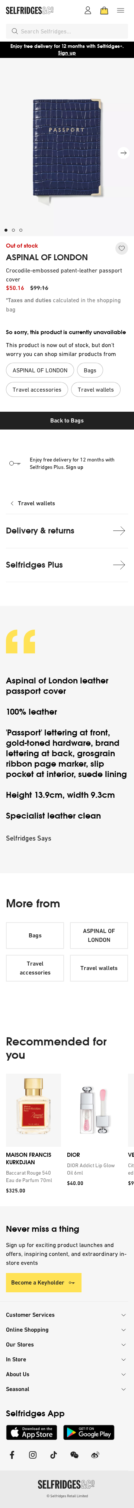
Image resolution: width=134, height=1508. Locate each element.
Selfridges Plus (34, 564)
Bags (35, 935)
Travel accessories (35, 968)
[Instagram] (33, 1460)
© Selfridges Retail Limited (67, 1496)
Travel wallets (36, 503)
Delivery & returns (40, 530)
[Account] (87, 10)
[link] (32, 1176)
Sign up (67, 53)
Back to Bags (67, 420)
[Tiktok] (54, 1460)
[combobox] (73, 31)
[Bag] (104, 10)
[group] (67, 1140)
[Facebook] (12, 1460)
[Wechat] (74, 1460)
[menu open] (120, 10)
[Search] (15, 31)
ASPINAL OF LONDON (47, 257)
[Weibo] (95, 1460)
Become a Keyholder (37, 1282)
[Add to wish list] (121, 248)
